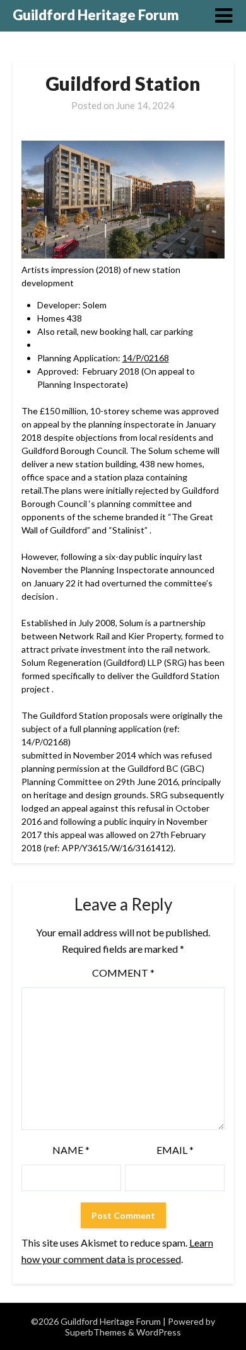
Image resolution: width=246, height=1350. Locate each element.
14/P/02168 (145, 357)
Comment (123, 973)
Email (175, 1150)
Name (71, 1150)
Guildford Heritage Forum (96, 14)
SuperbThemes (95, 1332)
